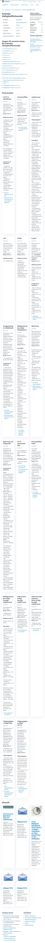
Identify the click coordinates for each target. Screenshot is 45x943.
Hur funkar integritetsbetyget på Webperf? (8, 411)
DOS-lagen (19, 751)
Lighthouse (6, 53)
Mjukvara (5, 66)
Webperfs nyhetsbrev (30, 916)
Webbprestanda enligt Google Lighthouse (13, 74)
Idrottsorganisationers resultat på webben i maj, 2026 (35, 50)
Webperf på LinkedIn (30, 921)
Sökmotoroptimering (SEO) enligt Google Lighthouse (13, 80)
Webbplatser (5, 4)
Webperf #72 (22, 888)
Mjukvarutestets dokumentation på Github (37, 387)
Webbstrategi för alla (10, 938)
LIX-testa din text (7, 924)
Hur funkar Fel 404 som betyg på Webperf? (22, 471)
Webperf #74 (22, 822)
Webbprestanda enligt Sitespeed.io (12, 63)
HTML (4, 57)
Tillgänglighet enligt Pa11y (9, 87)
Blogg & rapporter (14, 4)
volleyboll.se (19, 19)
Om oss (32, 4)
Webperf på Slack (29, 925)
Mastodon (33, 919)
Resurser (5, 934)
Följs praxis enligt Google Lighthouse (12, 78)
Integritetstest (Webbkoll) (9, 61)
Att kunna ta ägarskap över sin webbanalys (8, 817)
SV (40, 1)
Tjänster (37, 4)
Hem (3, 9)
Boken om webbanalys (10, 936)
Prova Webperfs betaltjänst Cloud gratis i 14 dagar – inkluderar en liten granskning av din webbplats (36, 830)
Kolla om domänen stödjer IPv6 (8, 194)
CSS (4, 55)
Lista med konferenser (10, 940)
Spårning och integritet (9, 68)
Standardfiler (6, 51)
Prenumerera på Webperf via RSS (33, 917)
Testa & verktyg (24, 4)
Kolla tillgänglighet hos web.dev (8, 787)
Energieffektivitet (7, 72)
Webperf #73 (8, 888)
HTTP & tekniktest (7, 48)
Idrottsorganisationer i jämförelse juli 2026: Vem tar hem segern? (36, 40)
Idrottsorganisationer (16, 9)
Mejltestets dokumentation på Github (37, 317)
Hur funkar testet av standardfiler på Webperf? (23, 128)
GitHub (26, 923)
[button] (24, 2)
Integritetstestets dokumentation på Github (8, 416)
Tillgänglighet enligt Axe (9, 85)
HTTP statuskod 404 (8, 70)
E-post (4, 59)
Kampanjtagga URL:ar (8, 921)
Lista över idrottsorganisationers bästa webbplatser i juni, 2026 (36, 45)
